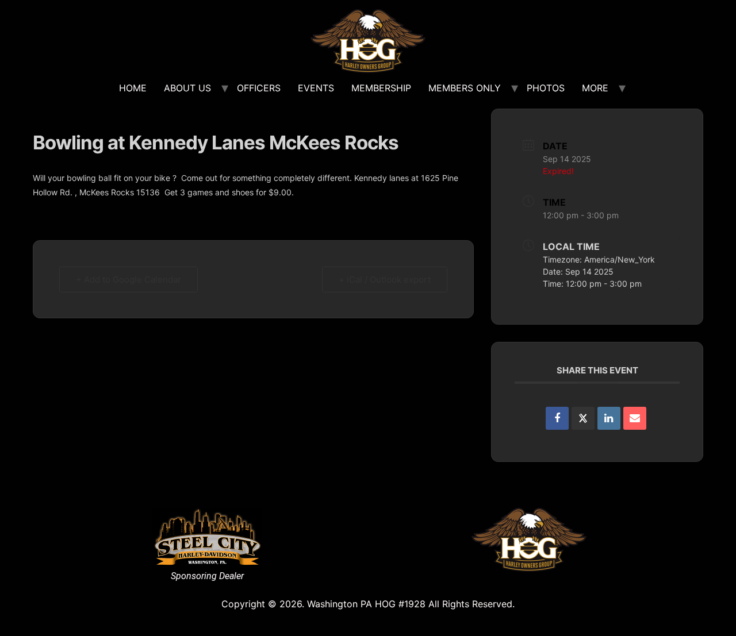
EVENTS (316, 88)
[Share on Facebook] (557, 418)
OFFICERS (259, 88)
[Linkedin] (608, 418)
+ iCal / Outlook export (385, 279)
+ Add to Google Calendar (128, 279)
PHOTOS (546, 88)
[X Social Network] (583, 418)
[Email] (634, 418)
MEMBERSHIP (381, 88)
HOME (133, 88)
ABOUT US (187, 88)
